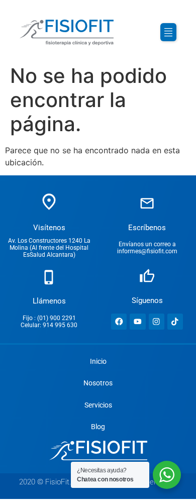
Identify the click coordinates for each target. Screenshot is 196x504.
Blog (98, 427)
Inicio (98, 361)
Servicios (98, 405)
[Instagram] (156, 321)
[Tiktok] (175, 321)
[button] (168, 32)
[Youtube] (137, 321)
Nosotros (98, 383)
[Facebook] (119, 321)
